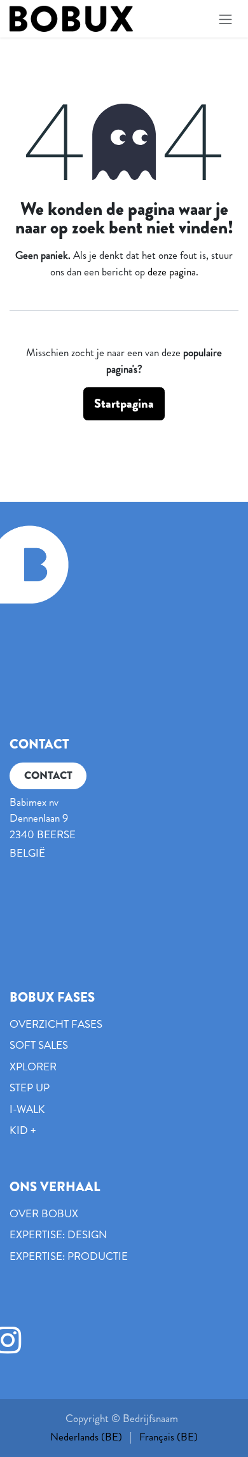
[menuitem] (86, 1437)
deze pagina (172, 271)
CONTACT (48, 775)
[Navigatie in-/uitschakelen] (225, 18)
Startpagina (124, 403)
